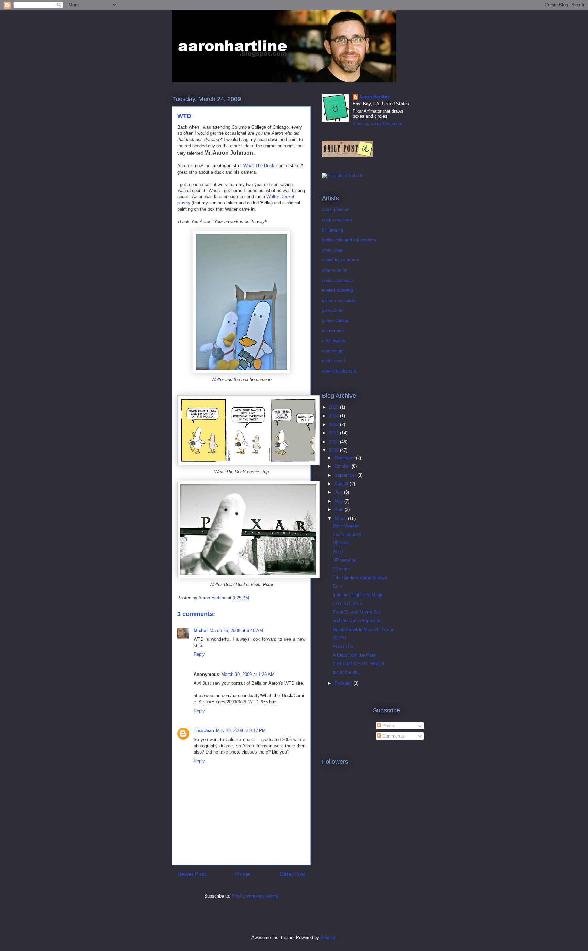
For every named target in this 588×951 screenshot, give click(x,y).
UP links (341, 542)
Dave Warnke (346, 525)
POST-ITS (343, 646)
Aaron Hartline (374, 96)
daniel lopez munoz (341, 260)
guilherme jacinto (338, 300)
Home (242, 874)
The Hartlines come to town (360, 577)
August (342, 483)
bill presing (332, 230)
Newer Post (191, 874)
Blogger (328, 937)
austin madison (337, 219)
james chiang (335, 320)
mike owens (333, 340)
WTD (338, 551)
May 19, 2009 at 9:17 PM (241, 730)
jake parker (333, 310)
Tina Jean (204, 730)
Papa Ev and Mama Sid (356, 612)
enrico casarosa (337, 280)
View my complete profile (377, 123)
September (345, 475)
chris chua (332, 250)
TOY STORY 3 (347, 603)
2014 (334, 415)
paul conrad (333, 360)
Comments (392, 736)
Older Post (292, 874)
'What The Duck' (259, 165)
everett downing (337, 290)
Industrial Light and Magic (358, 594)
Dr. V (338, 586)
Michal (201, 630)
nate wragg (332, 350)
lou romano (333, 330)
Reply (199, 654)
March (341, 518)
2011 (334, 432)
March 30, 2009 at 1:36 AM (248, 674)
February (343, 683)
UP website (344, 560)
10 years (341, 568)
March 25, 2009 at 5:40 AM (236, 630)
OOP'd (339, 637)
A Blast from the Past (354, 655)
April (339, 509)
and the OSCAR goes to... (359, 620)
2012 (334, 424)
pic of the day (346, 672)
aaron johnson (335, 209)
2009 (334, 450)
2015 (334, 407)
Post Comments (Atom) (255, 896)
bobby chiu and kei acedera (349, 239)
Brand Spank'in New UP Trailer (363, 629)
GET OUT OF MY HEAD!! (359, 663)
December (345, 457)
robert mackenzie (339, 371)
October (343, 466)
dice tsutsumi (335, 270)
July (339, 492)
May (339, 501)
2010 (334, 441)
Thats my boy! (347, 534)
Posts (387, 725)
